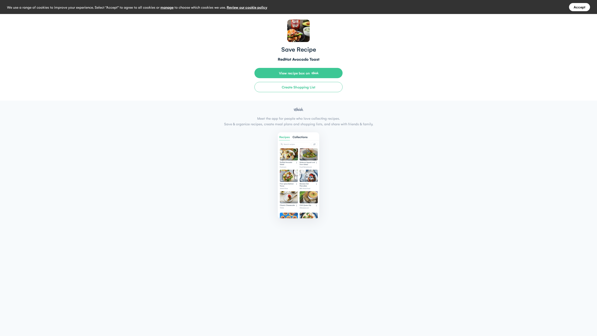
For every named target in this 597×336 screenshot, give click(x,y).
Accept (579, 7)
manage (167, 7)
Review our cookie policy (247, 7)
